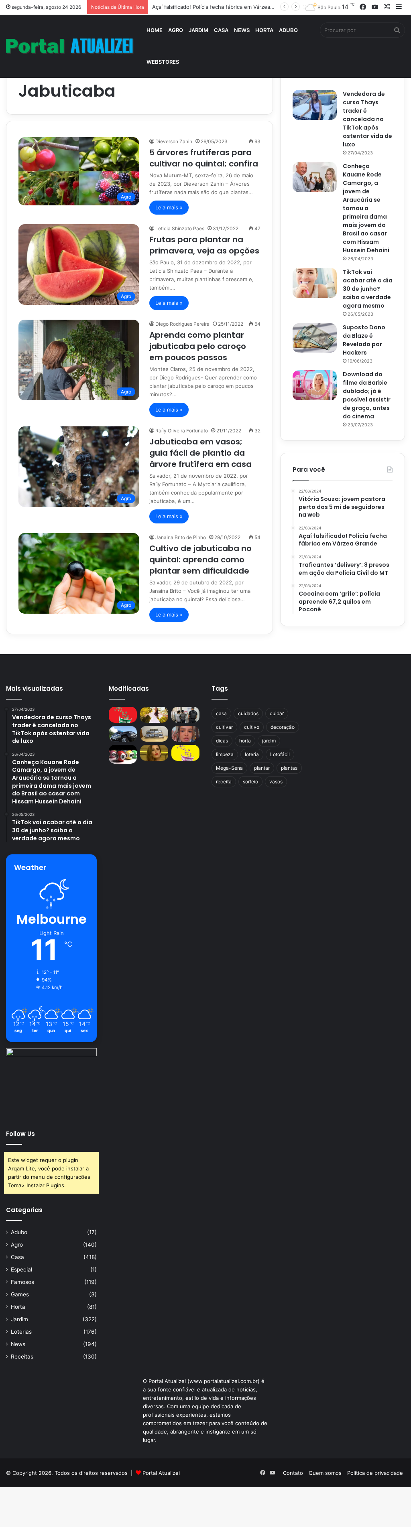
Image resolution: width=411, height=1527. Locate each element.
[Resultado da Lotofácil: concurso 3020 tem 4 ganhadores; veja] (185, 752)
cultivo (251, 727)
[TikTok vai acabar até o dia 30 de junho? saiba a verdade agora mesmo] (315, 283)
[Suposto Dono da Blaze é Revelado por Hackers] (315, 338)
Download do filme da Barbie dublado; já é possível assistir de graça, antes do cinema (367, 395)
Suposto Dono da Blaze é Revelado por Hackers (364, 340)
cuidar (277, 713)
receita (224, 782)
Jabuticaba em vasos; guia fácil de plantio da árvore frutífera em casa (200, 453)
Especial (21, 1269)
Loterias (21, 1331)
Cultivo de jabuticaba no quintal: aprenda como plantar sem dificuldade (200, 559)
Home (154, 30)
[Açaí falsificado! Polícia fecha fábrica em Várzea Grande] (185, 714)
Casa (221, 30)
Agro (175, 30)
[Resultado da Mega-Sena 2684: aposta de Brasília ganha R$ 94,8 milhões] (123, 754)
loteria (252, 754)
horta (245, 741)
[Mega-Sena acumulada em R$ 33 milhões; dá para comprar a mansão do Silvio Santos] (123, 714)
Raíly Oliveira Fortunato (181, 431)
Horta (264, 30)
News (242, 30)
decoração (283, 727)
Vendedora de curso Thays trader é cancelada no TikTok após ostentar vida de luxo (367, 119)
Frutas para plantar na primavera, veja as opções (204, 245)
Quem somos (325, 1473)
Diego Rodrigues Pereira (182, 324)
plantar (262, 768)
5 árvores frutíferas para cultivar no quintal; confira (203, 158)
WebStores (162, 62)
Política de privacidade (375, 1473)
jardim (269, 741)
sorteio (250, 782)
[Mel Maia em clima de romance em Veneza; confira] (185, 734)
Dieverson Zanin (173, 141)
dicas (222, 741)
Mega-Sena (229, 768)
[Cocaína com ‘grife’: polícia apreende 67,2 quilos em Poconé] (154, 734)
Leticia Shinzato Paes (179, 228)
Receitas (22, 1356)
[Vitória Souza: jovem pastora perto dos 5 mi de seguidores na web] (154, 714)
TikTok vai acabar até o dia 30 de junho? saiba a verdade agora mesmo (368, 289)
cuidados (248, 713)
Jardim (198, 30)
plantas (289, 768)
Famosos (22, 1282)
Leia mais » (169, 207)
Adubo (288, 30)
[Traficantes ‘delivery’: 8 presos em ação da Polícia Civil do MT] (123, 734)
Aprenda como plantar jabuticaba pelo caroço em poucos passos (197, 346)
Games (20, 1294)
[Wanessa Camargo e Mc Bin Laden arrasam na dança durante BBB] (154, 752)
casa (221, 713)
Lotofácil (280, 754)
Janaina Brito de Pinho (180, 537)
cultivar (224, 727)
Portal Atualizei (161, 1473)
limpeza (225, 754)
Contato (293, 1473)
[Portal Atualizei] (70, 46)
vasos (276, 782)
